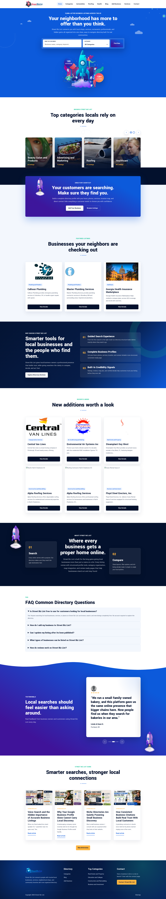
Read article (32, 833)
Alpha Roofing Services (40, 493)
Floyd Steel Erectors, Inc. (119, 493)
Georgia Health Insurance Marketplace (119, 291)
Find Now (117, 43)
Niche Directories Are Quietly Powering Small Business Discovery (98, 816)
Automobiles (80, 4)
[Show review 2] (110, 741)
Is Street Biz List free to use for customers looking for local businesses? (63, 611)
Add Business (116, 4)
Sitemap (138, 895)
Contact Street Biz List (127, 882)
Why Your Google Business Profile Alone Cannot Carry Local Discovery (67, 816)
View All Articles (83, 848)
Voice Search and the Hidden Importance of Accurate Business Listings (39, 816)
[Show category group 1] (131, 132)
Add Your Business (74, 208)
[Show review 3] (112, 741)
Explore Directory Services (37, 375)
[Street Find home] (34, 4)
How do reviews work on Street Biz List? (48, 647)
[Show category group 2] (134, 132)
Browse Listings (92, 208)
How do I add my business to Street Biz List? (50, 625)
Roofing (91, 4)
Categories (69, 4)
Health (99, 4)
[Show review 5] (117, 741)
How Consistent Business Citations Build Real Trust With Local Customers (127, 816)
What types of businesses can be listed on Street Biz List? (57, 640)
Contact (136, 4)
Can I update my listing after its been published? (52, 632)
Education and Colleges (95, 877)
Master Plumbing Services (80, 289)
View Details (44, 307)
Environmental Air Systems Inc (82, 444)
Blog (106, 4)
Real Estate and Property (96, 874)
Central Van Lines (37, 444)
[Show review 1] (109, 741)
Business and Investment (96, 884)
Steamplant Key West (117, 444)
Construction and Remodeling (97, 881)
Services (127, 4)
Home (60, 4)
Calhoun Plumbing (37, 289)
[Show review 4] (114, 741)
